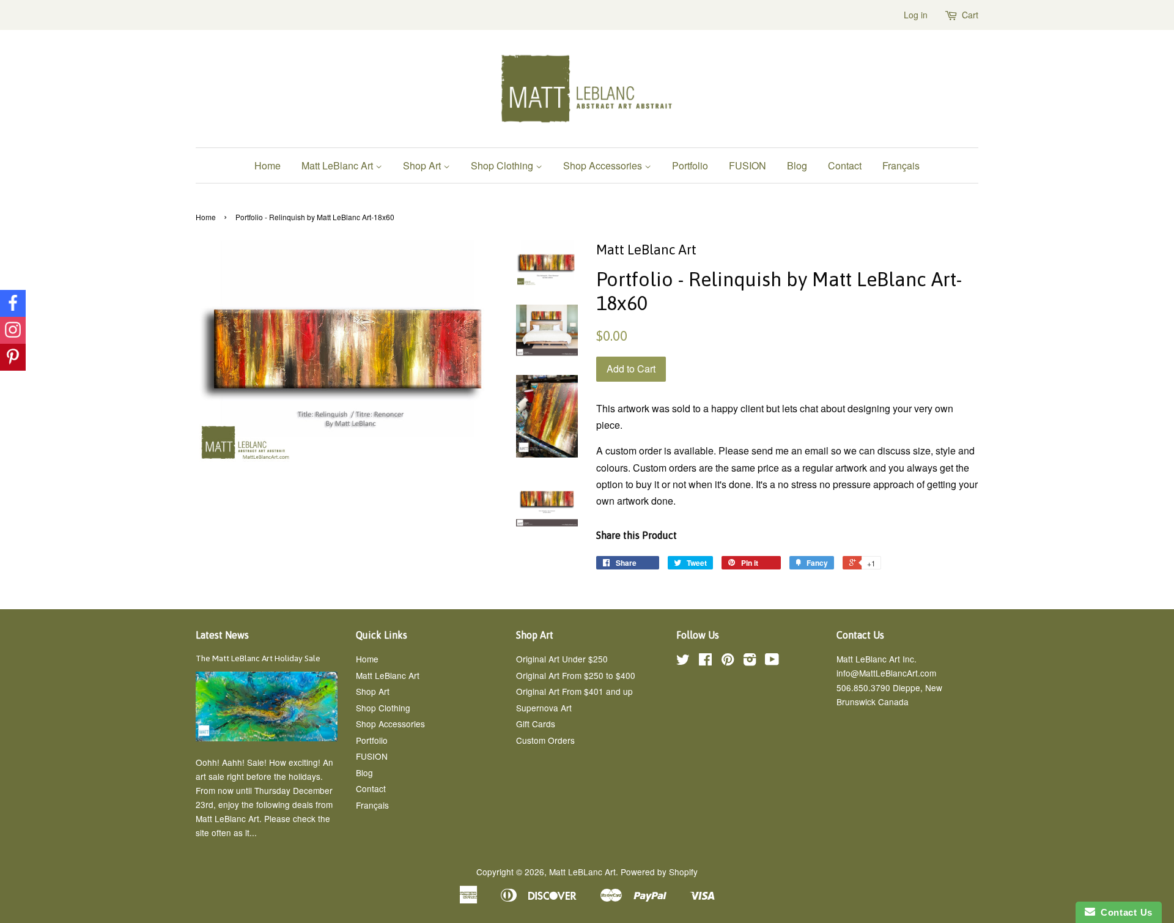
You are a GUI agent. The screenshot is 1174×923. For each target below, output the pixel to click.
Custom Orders (545, 740)
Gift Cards (535, 723)
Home (267, 165)
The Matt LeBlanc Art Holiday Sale (258, 658)
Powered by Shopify (659, 872)
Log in (916, 15)
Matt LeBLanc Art (582, 872)
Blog (797, 165)
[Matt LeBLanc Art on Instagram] (749, 661)
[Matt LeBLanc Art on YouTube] (772, 661)
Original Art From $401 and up (574, 691)
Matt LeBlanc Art (338, 165)
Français (901, 165)
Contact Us (1124, 912)
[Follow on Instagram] (13, 330)
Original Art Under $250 (562, 659)
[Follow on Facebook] (13, 303)
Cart (970, 15)
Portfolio (690, 165)
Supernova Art (544, 708)
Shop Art (423, 165)
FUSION (747, 165)
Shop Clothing (503, 165)
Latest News (222, 634)
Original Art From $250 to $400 (575, 675)
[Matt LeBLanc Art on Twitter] (683, 661)
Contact (845, 165)
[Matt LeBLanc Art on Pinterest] (727, 661)
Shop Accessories (603, 165)
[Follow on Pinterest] (13, 357)
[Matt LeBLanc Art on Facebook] (705, 661)
